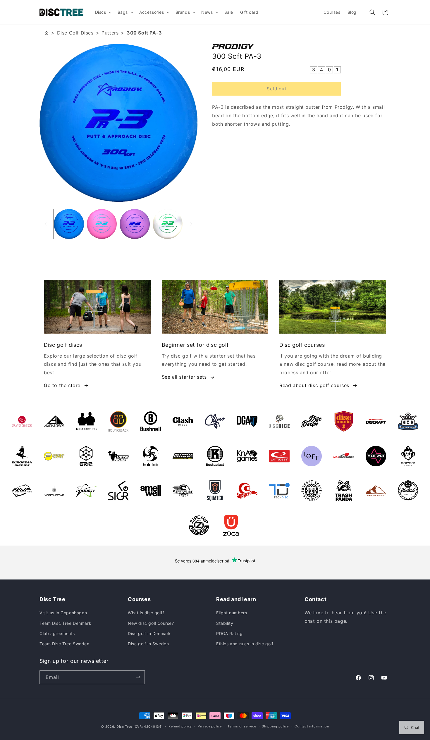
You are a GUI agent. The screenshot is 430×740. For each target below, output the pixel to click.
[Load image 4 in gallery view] (168, 224)
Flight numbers (231, 612)
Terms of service (242, 726)
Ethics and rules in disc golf (244, 643)
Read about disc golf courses (314, 385)
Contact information (312, 726)
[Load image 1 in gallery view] (69, 224)
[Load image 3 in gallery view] (135, 224)
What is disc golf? (146, 612)
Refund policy (180, 726)
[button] (103, 12)
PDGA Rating (229, 633)
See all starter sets (184, 377)
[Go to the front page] (46, 33)
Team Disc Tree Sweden (64, 643)
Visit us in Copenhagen (63, 612)
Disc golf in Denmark (149, 633)
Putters (110, 33)
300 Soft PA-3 (144, 33)
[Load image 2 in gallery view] (102, 224)
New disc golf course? (151, 623)
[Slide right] (191, 224)
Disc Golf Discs (75, 33)
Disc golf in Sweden (148, 643)
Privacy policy (210, 726)
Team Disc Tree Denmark (65, 623)
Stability (224, 623)
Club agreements (57, 633)
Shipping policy (275, 726)
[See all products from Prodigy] (301, 46)
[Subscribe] (138, 677)
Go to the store (62, 385)
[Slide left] (45, 224)
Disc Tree (124, 727)
